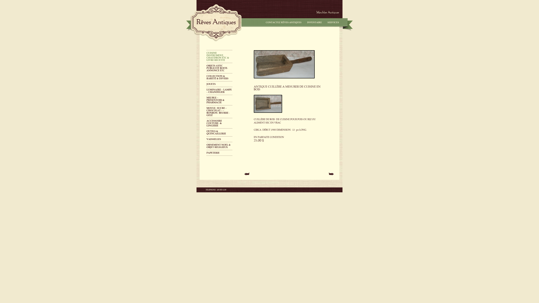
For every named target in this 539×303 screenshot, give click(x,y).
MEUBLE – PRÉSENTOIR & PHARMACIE (215, 100)
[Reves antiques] (216, 22)
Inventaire (314, 22)
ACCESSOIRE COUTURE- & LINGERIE (214, 123)
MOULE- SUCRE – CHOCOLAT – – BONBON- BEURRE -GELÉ (218, 112)
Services (333, 22)
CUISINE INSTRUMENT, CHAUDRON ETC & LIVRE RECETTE (217, 56)
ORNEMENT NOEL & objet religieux (218, 146)
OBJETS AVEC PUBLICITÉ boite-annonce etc (217, 68)
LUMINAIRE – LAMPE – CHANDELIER (219, 91)
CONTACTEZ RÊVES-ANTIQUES (284, 22)
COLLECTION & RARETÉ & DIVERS (217, 77)
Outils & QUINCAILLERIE (216, 132)
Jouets (211, 84)
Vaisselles (213, 139)
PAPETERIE (213, 152)
